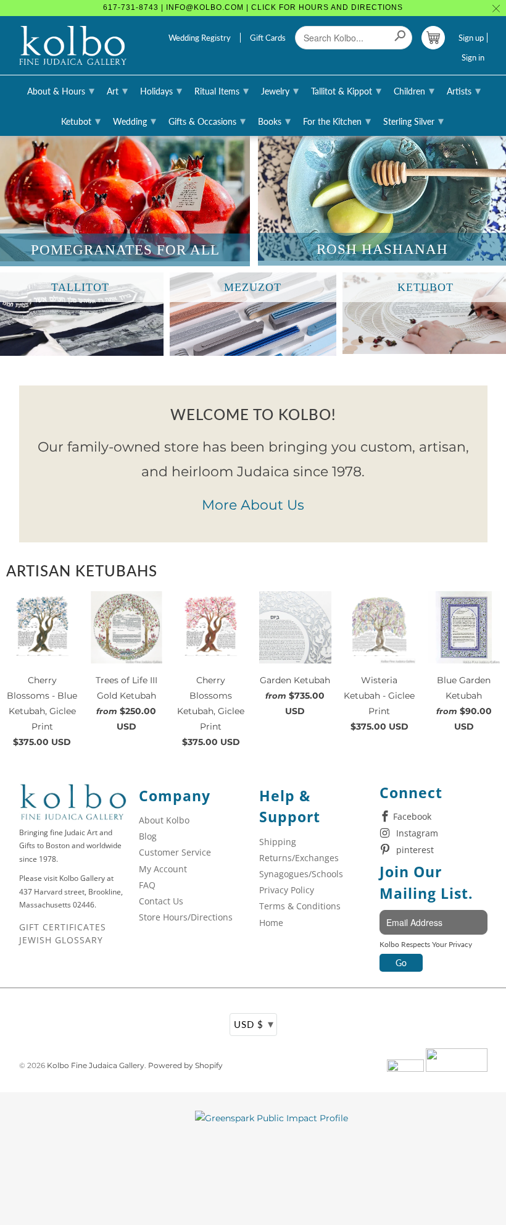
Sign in (473, 57)
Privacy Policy (286, 890)
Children (414, 90)
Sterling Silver (413, 120)
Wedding (134, 120)
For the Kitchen (337, 120)
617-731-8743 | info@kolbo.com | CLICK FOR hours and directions (253, 7)
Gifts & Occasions (207, 120)
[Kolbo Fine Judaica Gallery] (73, 45)
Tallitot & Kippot (346, 90)
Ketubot (81, 120)
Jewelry (280, 90)
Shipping (277, 842)
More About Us (253, 505)
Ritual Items (221, 90)
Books (274, 120)
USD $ (254, 1023)
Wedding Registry (199, 38)
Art (117, 90)
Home (271, 922)
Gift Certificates (62, 927)
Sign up (471, 38)
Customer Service (175, 852)
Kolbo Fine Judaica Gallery (95, 1065)
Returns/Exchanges (299, 858)
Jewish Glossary (61, 940)
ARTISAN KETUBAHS (81, 570)
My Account (163, 869)
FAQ (147, 885)
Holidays (161, 90)
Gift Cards (268, 38)
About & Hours (60, 90)
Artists (464, 90)
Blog (148, 836)
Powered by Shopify (185, 1065)
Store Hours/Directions (186, 917)
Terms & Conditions (300, 906)
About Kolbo (164, 820)
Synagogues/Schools (301, 874)
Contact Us (161, 901)
